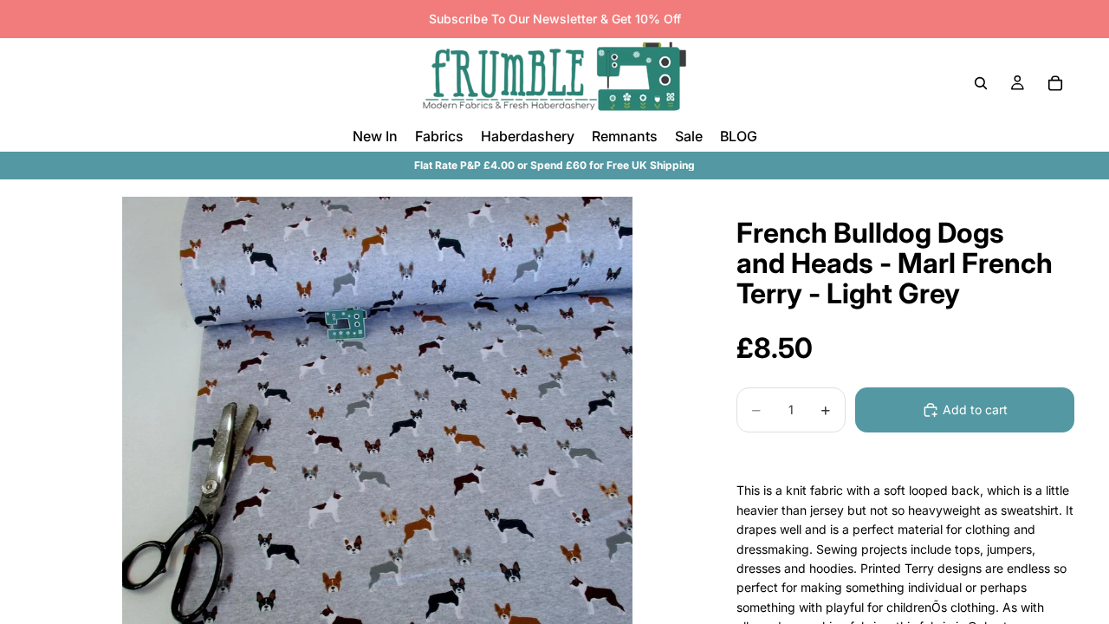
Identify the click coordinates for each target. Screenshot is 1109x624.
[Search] (981, 83)
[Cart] (1055, 83)
